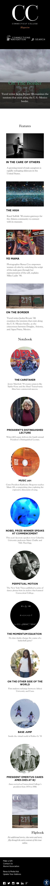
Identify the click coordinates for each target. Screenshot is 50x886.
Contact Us (8, 864)
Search (40, 40)
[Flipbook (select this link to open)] (25, 811)
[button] (45, 881)
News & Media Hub (11, 872)
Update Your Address (12, 874)
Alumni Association (11, 866)
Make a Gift (8, 861)
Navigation (18, 40)
